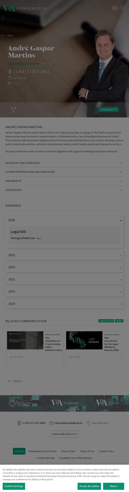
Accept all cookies (89, 486)
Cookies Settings (14, 486)
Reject (113, 486)
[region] (64, 478)
